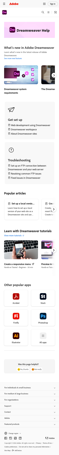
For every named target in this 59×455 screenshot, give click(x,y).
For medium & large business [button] (16, 393)
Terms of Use (47, 443)
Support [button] (7, 406)
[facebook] (5, 438)
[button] (44, 4)
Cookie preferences (10, 447)
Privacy (38, 443)
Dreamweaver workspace (24, 129)
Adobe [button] (7, 418)
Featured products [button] (11, 424)
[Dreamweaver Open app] (55, 12)
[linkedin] (20, 438)
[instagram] (10, 438)
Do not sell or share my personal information (34, 447)
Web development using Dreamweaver (30, 125)
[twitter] (15, 438)
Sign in (52, 4)
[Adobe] (13, 4)
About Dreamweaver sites (24, 133)
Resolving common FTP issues (26, 173)
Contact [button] (7, 412)
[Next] (54, 75)
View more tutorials (13, 235)
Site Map (7, 450)
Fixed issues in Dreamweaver (25, 177)
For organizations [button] (11, 400)
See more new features (13, 58)
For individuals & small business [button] (17, 387)
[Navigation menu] (4, 4)
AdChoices (18, 450)
